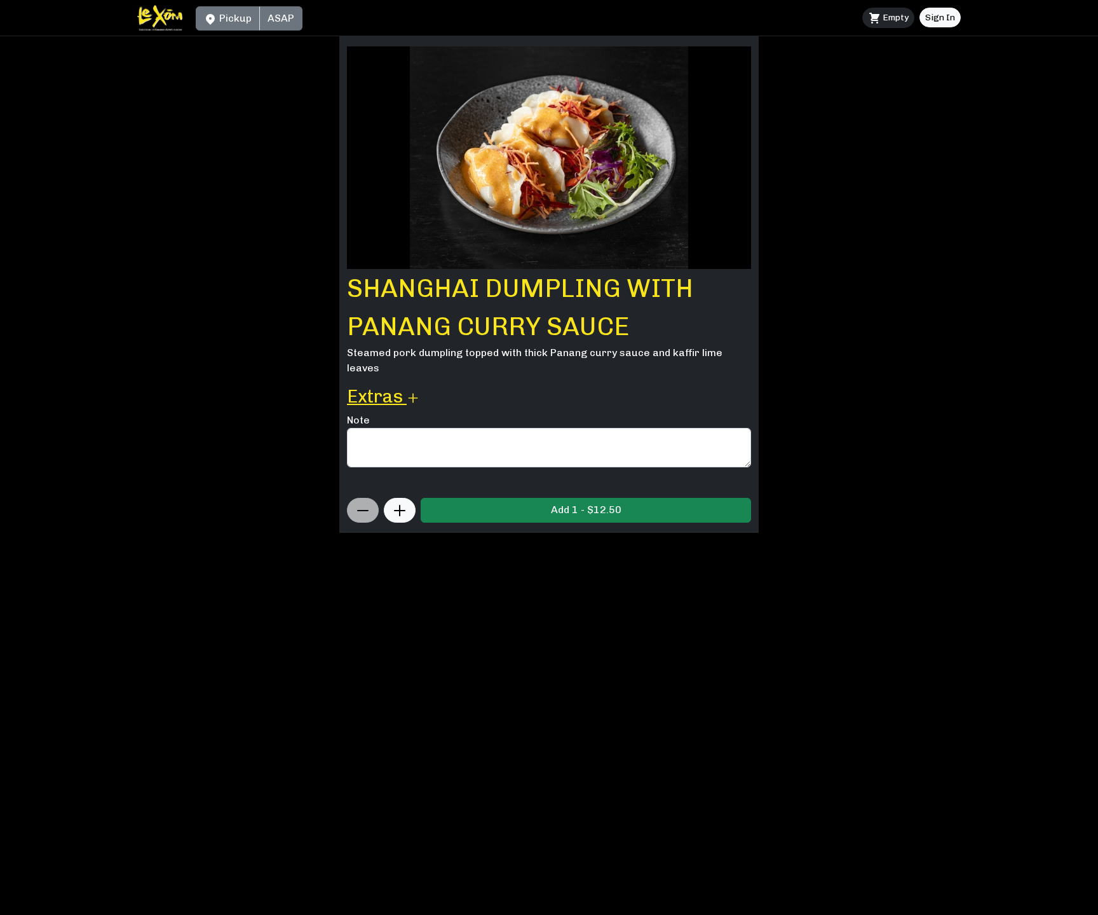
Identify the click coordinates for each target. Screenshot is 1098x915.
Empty (895, 17)
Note (358, 420)
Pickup (234, 18)
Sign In (940, 17)
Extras (377, 396)
